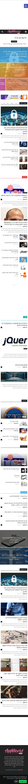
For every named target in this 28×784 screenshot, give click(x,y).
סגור (16, 781)
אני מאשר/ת (23, 781)
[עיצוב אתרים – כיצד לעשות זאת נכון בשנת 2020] (23, 237)
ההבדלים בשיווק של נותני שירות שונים (11, 469)
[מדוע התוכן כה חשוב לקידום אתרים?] (23, 267)
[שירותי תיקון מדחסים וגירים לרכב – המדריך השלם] (14, 71)
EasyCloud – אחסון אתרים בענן (18, 496)
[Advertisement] (14, 15)
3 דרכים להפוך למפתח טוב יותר (11, 242)
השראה (25, 219)
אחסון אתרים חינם (21, 365)
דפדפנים (24, 416)
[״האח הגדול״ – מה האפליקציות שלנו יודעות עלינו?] (14, 540)
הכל (16, 103)
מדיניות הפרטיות (10, 778)
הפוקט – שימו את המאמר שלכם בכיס (15, 415)
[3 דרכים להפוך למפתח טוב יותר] (23, 244)
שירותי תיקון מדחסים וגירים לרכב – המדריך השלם (15, 619)
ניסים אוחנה (19, 416)
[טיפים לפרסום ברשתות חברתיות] (24, 484)
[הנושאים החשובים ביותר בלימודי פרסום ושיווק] (14, 186)
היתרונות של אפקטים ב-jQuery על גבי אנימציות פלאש (14, 324)
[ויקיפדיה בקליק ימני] (23, 423)
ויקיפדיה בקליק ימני (14, 421)
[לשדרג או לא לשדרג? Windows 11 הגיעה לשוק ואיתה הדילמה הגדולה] (14, 213)
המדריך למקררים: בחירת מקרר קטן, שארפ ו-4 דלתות (14, 44)
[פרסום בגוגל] (24, 477)
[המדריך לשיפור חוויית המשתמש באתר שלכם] (23, 259)
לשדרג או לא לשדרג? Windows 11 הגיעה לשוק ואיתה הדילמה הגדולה (15, 223)
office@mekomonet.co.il (11, 770)
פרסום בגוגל (16, 475)
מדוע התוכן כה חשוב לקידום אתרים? (10, 265)
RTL (8, 103)
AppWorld (25, 133)
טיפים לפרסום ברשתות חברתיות (12, 482)
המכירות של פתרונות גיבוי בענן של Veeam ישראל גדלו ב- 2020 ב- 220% (15, 504)
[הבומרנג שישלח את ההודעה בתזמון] (23, 430)
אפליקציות (14, 535)
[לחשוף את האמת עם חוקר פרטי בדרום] (23, 166)
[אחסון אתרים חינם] (14, 375)
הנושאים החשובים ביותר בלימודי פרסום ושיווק (14, 196)
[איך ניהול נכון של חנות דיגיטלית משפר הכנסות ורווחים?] (17, 85)
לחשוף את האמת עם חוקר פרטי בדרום (10, 165)
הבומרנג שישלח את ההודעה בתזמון (10, 429)
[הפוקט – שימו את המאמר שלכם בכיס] (14, 411)
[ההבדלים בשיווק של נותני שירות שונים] (24, 470)
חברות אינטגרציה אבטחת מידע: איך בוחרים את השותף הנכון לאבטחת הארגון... (15, 130)
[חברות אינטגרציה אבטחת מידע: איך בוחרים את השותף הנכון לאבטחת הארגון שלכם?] (14, 61)
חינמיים (25, 348)
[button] (2, 32)
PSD (12, 103)
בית (25, 35)
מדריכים (25, 192)
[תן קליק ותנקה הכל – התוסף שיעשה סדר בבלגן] (23, 438)
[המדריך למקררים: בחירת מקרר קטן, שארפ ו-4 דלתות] (23, 159)
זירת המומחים (24, 49)
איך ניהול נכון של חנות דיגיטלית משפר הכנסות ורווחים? (14, 646)
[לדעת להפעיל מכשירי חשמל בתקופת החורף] (23, 274)
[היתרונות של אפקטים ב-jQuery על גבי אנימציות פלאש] (23, 252)
